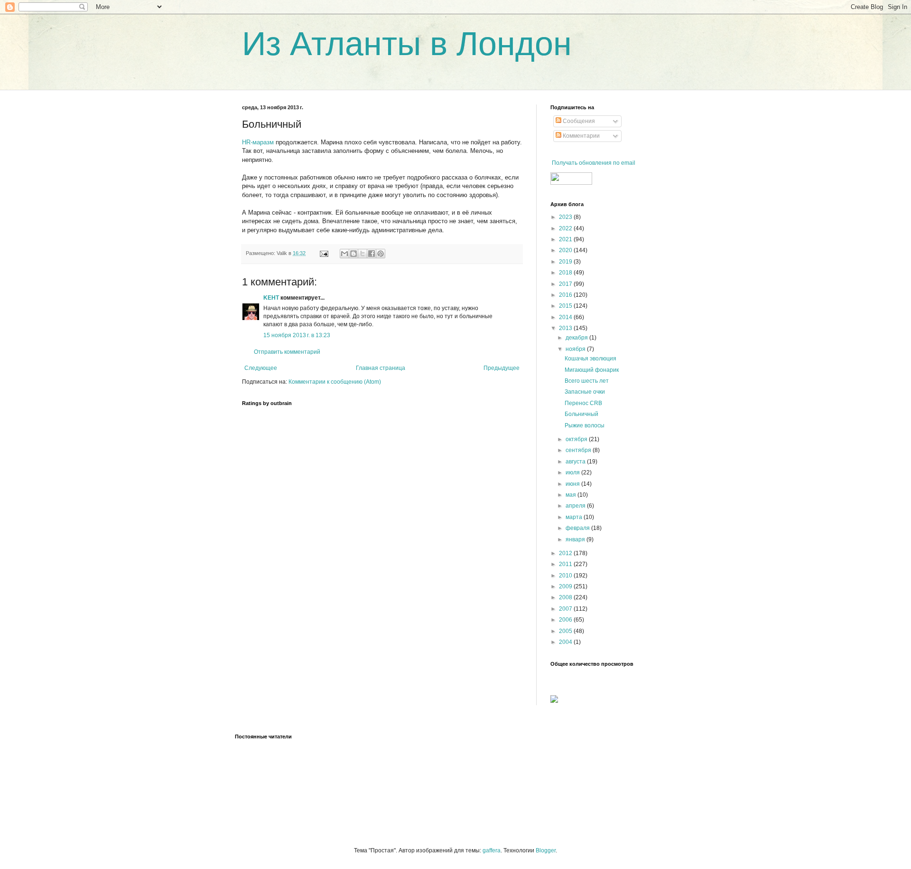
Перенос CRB (583, 403)
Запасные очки (585, 391)
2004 (566, 642)
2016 (566, 295)
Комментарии (580, 135)
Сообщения (578, 121)
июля (573, 472)
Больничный (581, 414)
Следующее (260, 368)
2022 (566, 228)
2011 (566, 564)
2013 (566, 328)
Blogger (546, 850)
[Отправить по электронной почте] (344, 253)
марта (575, 517)
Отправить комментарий (287, 352)
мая (571, 494)
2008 (566, 597)
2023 (566, 217)
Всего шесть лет (587, 381)
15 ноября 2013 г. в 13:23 (296, 335)
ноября (576, 349)
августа (576, 461)
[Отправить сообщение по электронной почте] (323, 253)
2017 (566, 284)
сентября (579, 450)
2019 (566, 261)
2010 (566, 575)
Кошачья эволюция (590, 358)
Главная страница (380, 368)
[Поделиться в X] (362, 253)
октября (577, 439)
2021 (566, 239)
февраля (578, 528)
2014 (566, 317)
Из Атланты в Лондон (407, 43)
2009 (566, 586)
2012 (566, 553)
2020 (566, 250)
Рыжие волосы (584, 425)
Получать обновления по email (593, 163)
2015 (566, 305)
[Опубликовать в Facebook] (371, 253)
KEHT (271, 297)
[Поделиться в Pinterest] (380, 253)
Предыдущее (501, 368)
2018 (566, 272)
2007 (566, 608)
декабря (577, 337)
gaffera (492, 850)
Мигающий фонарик (592, 370)
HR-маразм (258, 142)
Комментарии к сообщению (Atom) (334, 381)
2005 (566, 631)
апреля (576, 505)
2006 (566, 619)
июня (573, 484)
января (576, 539)
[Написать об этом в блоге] (353, 253)
